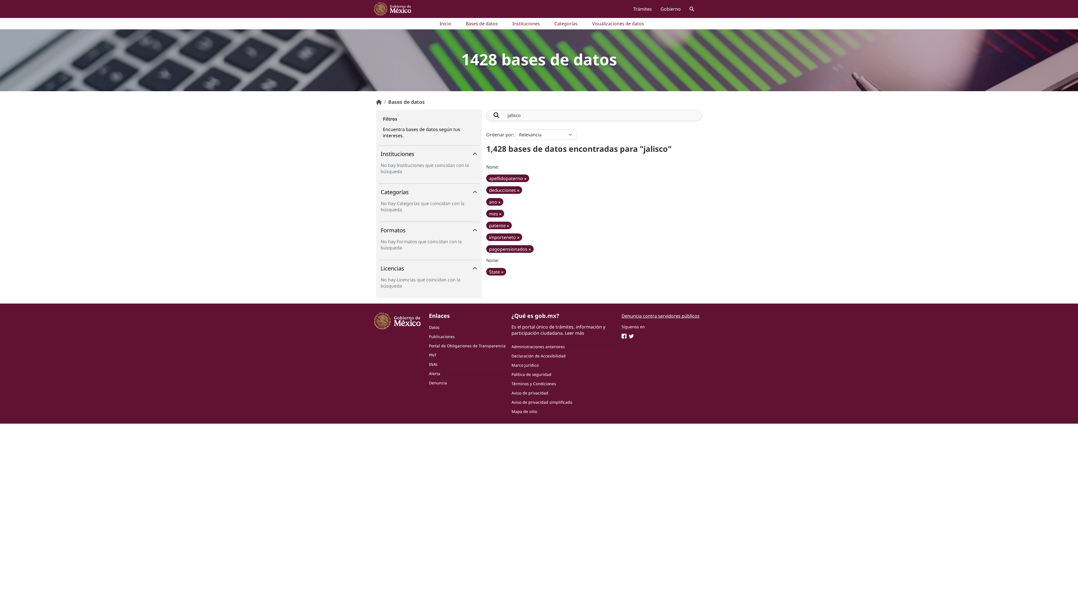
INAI (433, 364)
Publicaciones (442, 336)
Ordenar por (499, 135)
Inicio (445, 23)
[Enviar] (496, 115)
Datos (434, 327)
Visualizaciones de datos (618, 23)
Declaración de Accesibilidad (538, 356)
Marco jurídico (525, 365)
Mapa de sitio (524, 411)
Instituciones (526, 23)
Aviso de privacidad (529, 393)
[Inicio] (379, 101)
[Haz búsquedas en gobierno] (691, 9)
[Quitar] (525, 179)
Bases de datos (482, 23)
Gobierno (671, 9)
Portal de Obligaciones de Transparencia (467, 345)
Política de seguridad (531, 374)
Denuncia (438, 382)
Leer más (574, 333)
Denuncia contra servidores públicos (661, 316)
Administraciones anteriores (538, 346)
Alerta (434, 373)
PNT (433, 355)
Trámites (642, 9)
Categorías (565, 23)
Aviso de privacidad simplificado (541, 402)
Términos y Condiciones (533, 383)
